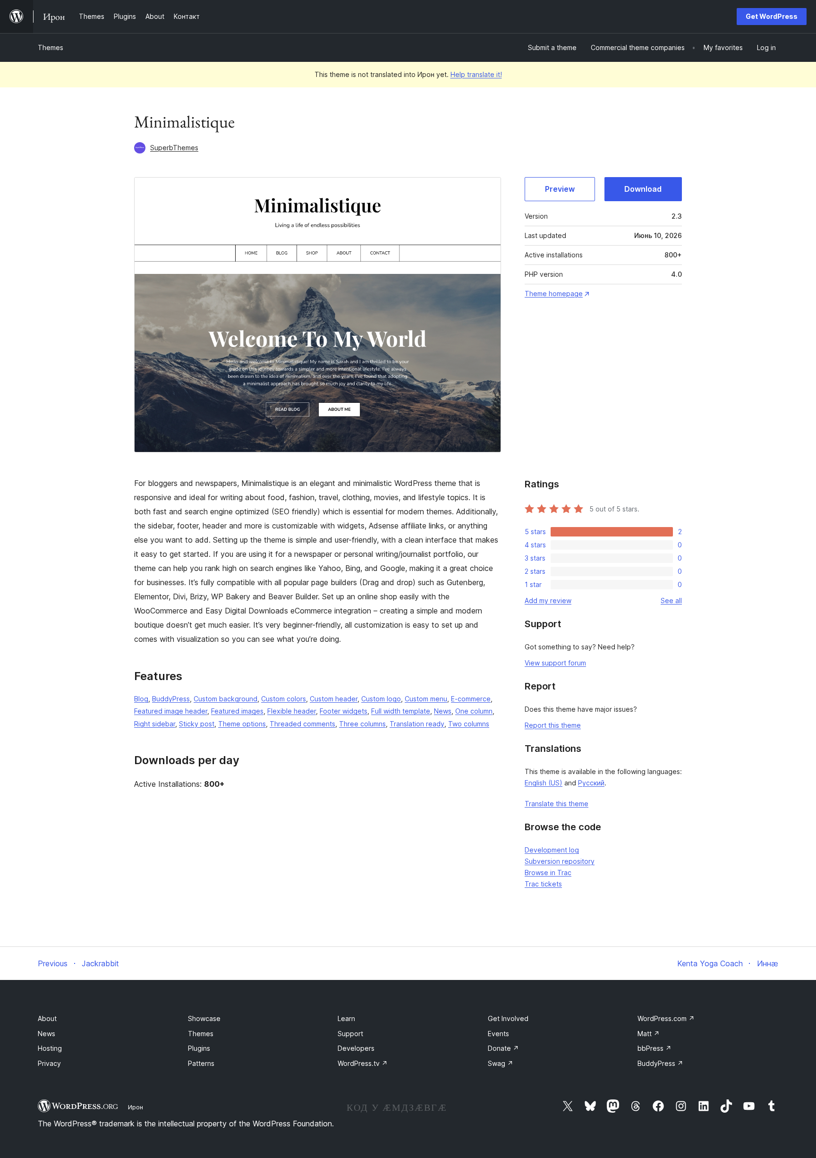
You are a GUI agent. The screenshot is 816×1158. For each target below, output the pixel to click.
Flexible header (291, 711)
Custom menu (426, 699)
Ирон (135, 1107)
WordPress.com (666, 1018)
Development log (552, 850)
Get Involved (508, 1018)
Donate (503, 1048)
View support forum (555, 663)
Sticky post (196, 724)
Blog (141, 699)
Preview (560, 189)
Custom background (225, 699)
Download (643, 189)
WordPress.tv (363, 1063)
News (442, 711)
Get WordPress (772, 16)
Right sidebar (154, 724)
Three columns (362, 724)
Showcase (204, 1018)
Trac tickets (543, 884)
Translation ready (417, 724)
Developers (356, 1048)
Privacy (49, 1063)
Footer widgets (343, 711)
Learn (346, 1018)
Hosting (50, 1048)
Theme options (242, 724)
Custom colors (283, 699)
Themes (50, 47)
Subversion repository (560, 861)
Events (498, 1034)
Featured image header (170, 711)
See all (671, 600)
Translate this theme (556, 804)
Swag (500, 1063)
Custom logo (381, 699)
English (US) (543, 783)
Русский (591, 783)
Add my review (548, 600)
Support (350, 1034)
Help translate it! (476, 74)
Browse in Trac (548, 872)
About (47, 1018)
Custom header (333, 699)
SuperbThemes (174, 148)
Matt (649, 1034)
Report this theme (553, 725)
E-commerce (471, 699)
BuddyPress (171, 699)
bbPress (655, 1048)
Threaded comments (302, 724)
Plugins (199, 1048)
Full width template (400, 711)
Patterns (201, 1063)
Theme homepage (554, 294)
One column (474, 711)
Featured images (237, 711)
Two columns (468, 724)
